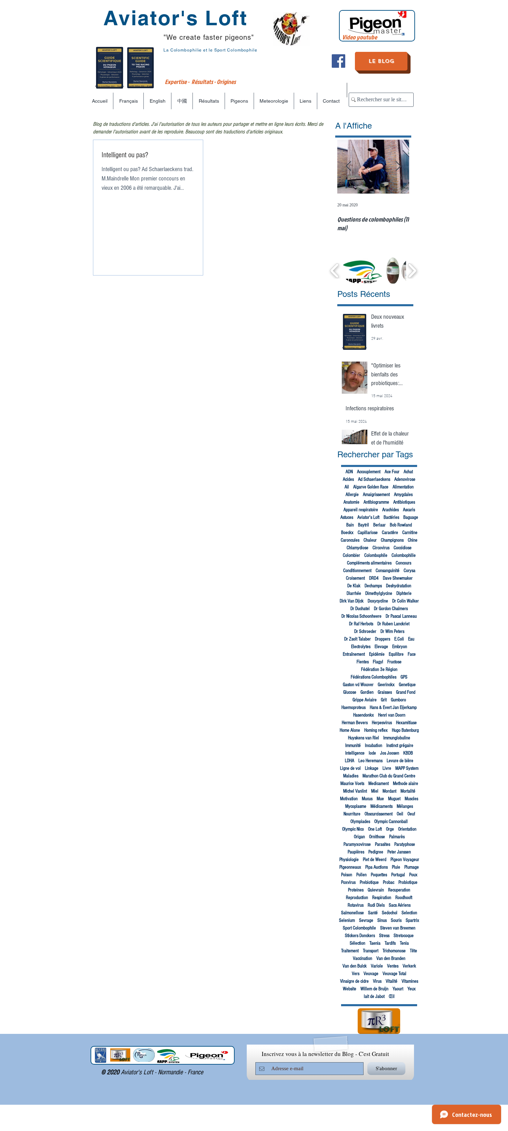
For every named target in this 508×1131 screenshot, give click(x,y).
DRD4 (374, 578)
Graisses (385, 692)
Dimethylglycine (378, 593)
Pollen (361, 875)
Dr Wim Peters (392, 631)
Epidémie (377, 654)
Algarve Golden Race (370, 487)
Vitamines (410, 981)
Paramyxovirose (357, 844)
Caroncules (350, 540)
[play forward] (412, 271)
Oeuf (411, 814)
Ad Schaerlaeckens (374, 479)
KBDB (408, 753)
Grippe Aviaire (364, 700)
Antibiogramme (376, 502)
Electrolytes (360, 646)
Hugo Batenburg (405, 730)
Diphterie (404, 593)
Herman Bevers (355, 723)
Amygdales (403, 494)
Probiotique (407, 882)
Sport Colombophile (359, 928)
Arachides (390, 510)
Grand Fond (405, 692)
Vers (355, 973)
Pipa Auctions (376, 867)
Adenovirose (404, 479)
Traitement (350, 951)
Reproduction (357, 897)
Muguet (394, 799)
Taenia (374, 943)
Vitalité (391, 981)
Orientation (407, 829)
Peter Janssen (399, 852)
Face (412, 654)
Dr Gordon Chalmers (391, 608)
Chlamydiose (357, 548)
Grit (384, 700)
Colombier (351, 555)
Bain (350, 525)
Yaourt (398, 989)
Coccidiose (403, 548)
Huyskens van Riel (363, 738)
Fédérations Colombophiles (373, 677)
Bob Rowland (401, 525)
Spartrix (412, 920)
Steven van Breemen (397, 928)
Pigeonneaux (350, 867)
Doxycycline (378, 601)
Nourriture (352, 814)
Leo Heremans (370, 761)
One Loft (375, 829)
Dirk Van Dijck (352, 601)
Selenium (347, 920)
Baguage (410, 517)
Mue (380, 799)
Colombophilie (404, 555)
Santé (373, 913)
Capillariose (368, 532)
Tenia (404, 943)
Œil (392, 996)
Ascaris (409, 510)
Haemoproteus (353, 707)
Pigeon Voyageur (405, 859)
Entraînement (354, 654)
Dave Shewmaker (398, 578)
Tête (413, 951)
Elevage (381, 646)
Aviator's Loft (368, 517)
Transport (370, 951)
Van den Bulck (354, 966)
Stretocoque (404, 935)
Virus (377, 981)
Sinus (382, 920)
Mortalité (408, 791)
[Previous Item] (348, 166)
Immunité (353, 745)
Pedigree (375, 852)
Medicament (378, 783)
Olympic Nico (353, 829)
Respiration (381, 897)
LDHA (349, 761)
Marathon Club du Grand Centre (389, 776)
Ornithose (377, 837)
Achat (408, 472)
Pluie (396, 867)
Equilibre (396, 654)
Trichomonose (394, 951)
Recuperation (399, 890)
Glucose (349, 692)
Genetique (407, 685)
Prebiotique (369, 882)
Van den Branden (390, 958)
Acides (348, 479)
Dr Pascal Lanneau (401, 616)
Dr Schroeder (365, 631)
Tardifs (390, 943)
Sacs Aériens (400, 905)
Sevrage (366, 920)
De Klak (353, 586)
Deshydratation (398, 586)
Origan (359, 837)
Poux (413, 875)
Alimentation (403, 487)
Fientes (363, 662)
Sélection (357, 943)
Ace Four (392, 472)
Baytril (363, 525)
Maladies (350, 776)
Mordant (389, 791)
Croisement (355, 578)
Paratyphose (404, 844)
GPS (404, 677)
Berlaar (379, 525)
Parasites (382, 844)
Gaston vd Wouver (358, 685)
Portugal (398, 875)
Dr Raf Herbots (361, 624)
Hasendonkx (363, 715)
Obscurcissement (379, 814)
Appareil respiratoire (361, 510)
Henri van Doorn (391, 715)
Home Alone (350, 730)
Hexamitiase (406, 723)
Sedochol (389, 913)
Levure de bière (400, 761)
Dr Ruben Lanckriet (393, 624)
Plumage (411, 867)
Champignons (392, 540)
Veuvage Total (394, 973)
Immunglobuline (396, 738)
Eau (411, 639)
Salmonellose (352, 913)
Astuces (346, 517)
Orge (390, 829)
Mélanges (405, 806)
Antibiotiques (404, 502)
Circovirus (381, 548)
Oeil (400, 814)
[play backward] (334, 271)
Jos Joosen (389, 753)
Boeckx (347, 532)
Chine (412, 540)
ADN (349, 472)
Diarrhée (354, 593)
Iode (372, 753)
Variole (377, 966)
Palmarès (397, 837)
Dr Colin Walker (405, 601)
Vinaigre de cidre (354, 981)
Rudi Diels (376, 905)
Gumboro (398, 700)
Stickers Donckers (360, 935)
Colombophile (375, 555)
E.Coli (399, 639)
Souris (396, 920)
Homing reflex (376, 730)
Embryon (399, 646)
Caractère (390, 532)
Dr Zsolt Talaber (357, 639)
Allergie (352, 494)
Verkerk (409, 966)
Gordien (367, 692)
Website (349, 989)
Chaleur (370, 540)
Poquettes (379, 875)
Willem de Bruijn (374, 989)
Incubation (373, 745)
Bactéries (391, 517)
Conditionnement (357, 570)
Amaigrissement (376, 494)
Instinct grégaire (399, 745)
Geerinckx (386, 685)
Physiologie (349, 859)
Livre (387, 768)
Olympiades (360, 821)
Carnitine (409, 532)
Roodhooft (403, 897)
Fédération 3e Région (379, 669)
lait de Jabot (374, 996)
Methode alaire (405, 783)
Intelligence (355, 753)
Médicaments (381, 806)
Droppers (382, 639)
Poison (346, 875)
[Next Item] (398, 166)
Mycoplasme (355, 806)
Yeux (411, 989)
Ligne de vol (350, 768)
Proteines (356, 890)
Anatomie (351, 502)
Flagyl (378, 662)
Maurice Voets (352, 783)
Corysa (409, 570)
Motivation (349, 799)
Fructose (394, 662)
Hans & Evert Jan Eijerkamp (393, 707)
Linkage (371, 768)
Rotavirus (356, 905)
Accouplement (368, 472)
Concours (403, 563)
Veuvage (371, 973)
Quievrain (376, 890)
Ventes (392, 966)
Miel (374, 791)
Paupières (356, 852)
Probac (388, 882)
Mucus (367, 799)
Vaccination (362, 958)
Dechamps (373, 586)
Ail (347, 487)
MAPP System (406, 768)
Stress (384, 935)
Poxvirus (348, 882)
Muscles (411, 799)
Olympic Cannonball (391, 821)
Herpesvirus (382, 723)
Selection (409, 913)
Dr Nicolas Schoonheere (361, 616)
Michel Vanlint (355, 791)
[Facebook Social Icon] (338, 61)
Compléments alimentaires (369, 563)
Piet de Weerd (374, 859)
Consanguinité (387, 570)
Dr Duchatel (360, 608)
